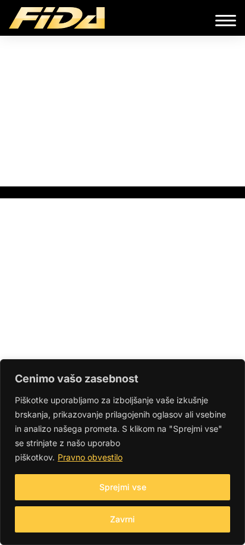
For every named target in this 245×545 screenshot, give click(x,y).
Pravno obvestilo (90, 457)
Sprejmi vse (122, 487)
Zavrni (122, 519)
